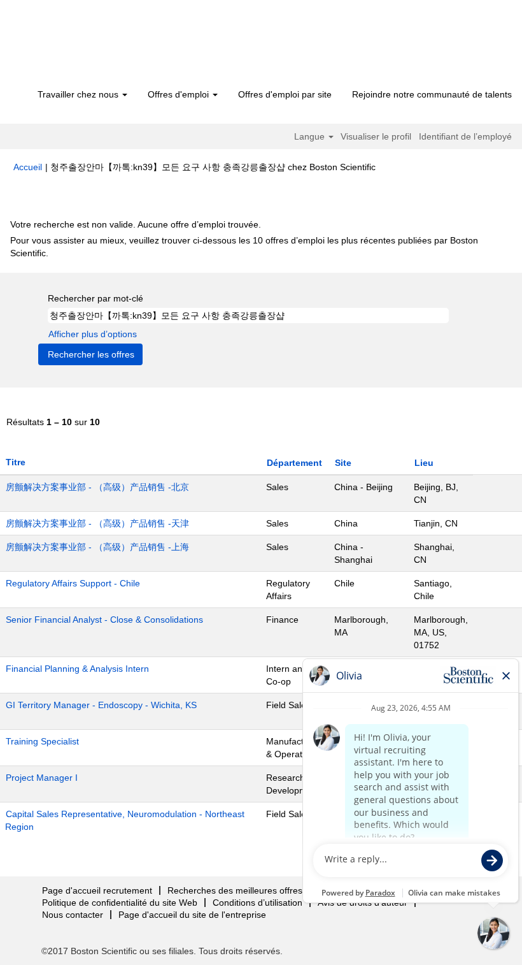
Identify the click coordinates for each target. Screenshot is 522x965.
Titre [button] (15, 462)
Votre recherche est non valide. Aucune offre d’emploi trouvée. (135, 224)
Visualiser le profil (376, 136)
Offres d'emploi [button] (179, 94)
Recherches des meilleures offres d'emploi (253, 890)
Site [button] (343, 463)
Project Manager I (42, 778)
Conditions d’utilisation (257, 902)
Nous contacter (72, 915)
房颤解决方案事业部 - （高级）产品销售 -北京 (97, 487)
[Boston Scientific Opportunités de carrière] (86, 46)
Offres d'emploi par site (285, 94)
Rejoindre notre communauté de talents (432, 94)
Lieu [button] (424, 463)
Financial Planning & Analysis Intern (77, 669)
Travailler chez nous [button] (79, 94)
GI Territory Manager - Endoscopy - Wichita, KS (101, 705)
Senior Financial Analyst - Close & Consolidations (104, 619)
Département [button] (294, 463)
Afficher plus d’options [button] (92, 334)
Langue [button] (310, 136)
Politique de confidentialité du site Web (119, 902)
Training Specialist (42, 741)
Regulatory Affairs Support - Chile (73, 583)
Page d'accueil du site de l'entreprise (192, 915)
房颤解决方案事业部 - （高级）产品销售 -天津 (97, 523)
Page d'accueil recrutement (97, 890)
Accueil (27, 167)
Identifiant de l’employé (465, 136)
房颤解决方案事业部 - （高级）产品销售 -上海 (97, 547)
